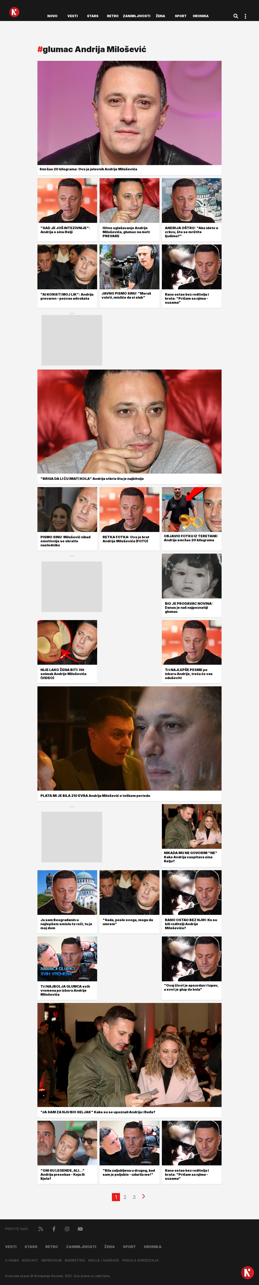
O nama (12, 1260)
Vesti (72, 16)
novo (52, 16)
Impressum (51, 1260)
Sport (181, 16)
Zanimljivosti (136, 16)
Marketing (75, 1260)
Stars (92, 16)
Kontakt (30, 1260)
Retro (113, 16)
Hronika (201, 16)
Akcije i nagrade (103, 1260)
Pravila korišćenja (140, 1260)
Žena (160, 16)
